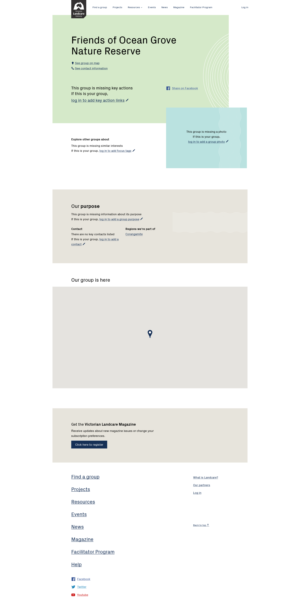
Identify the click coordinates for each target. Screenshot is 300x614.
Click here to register (89, 444)
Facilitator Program (201, 7)
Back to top (200, 525)
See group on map (87, 63)
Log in (244, 7)
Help (76, 564)
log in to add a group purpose (119, 219)
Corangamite (134, 234)
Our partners (201, 485)
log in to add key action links (98, 100)
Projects (117, 7)
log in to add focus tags (115, 150)
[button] (150, 333)
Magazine (178, 7)
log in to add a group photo (206, 141)
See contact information (91, 68)
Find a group (99, 7)
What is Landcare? (205, 477)
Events (152, 7)
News (164, 7)
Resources (134, 7)
